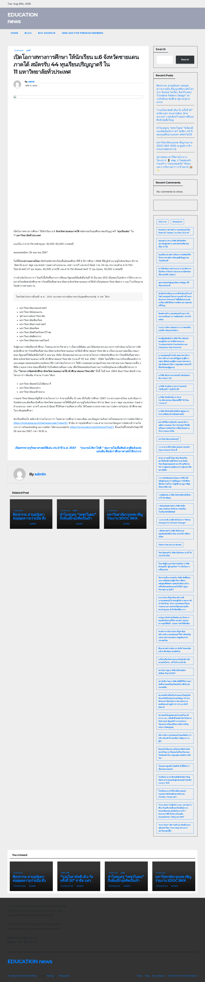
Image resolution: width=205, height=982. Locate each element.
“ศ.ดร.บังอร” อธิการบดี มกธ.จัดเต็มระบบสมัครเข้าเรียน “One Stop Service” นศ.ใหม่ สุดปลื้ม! (174, 828)
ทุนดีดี (28, 50)
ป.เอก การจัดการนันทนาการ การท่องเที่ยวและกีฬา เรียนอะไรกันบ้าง (174, 328)
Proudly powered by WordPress (23, 975)
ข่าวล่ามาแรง (18, 50)
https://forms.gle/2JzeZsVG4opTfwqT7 (92, 427)
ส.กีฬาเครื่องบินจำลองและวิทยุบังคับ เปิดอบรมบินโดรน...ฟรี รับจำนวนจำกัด (174, 660)
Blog (28, 33)
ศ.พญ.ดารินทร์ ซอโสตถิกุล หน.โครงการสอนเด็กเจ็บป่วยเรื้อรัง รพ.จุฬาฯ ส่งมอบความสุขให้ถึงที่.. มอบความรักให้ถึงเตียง (174, 620)
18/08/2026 (114, 886)
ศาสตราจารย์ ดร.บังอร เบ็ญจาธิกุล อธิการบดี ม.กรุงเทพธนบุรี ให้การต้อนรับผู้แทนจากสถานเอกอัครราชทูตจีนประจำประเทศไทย (174, 636)
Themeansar (64, 975)
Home (14, 33)
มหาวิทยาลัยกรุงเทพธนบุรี (168, 439)
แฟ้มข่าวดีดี (65, 873)
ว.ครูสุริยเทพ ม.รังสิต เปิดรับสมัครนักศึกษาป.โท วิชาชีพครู (174, 496)
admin (31, 81)
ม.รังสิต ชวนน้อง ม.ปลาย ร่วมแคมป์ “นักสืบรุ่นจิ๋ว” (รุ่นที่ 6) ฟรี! (172, 387)
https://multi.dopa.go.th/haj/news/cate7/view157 (41, 423)
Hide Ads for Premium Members (82, 33)
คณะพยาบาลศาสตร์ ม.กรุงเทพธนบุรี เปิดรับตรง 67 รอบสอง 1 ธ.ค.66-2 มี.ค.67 (174, 231)
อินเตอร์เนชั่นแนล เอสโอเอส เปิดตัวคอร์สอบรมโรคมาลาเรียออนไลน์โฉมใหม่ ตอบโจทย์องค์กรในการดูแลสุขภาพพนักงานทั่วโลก (174, 753)
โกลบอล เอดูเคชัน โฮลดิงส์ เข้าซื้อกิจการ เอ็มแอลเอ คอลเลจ (174, 767)
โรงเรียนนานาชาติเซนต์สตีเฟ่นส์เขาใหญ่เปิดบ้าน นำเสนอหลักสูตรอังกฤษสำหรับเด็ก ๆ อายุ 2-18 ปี (174, 780)
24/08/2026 (19, 886)
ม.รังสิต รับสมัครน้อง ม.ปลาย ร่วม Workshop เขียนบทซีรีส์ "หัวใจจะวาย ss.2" (173, 400)
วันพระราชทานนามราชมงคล (169, 545)
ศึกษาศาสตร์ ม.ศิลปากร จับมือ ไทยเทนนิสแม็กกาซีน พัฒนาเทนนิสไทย (174, 649)
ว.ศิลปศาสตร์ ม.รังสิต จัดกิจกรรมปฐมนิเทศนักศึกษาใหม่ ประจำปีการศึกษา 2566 (174, 534)
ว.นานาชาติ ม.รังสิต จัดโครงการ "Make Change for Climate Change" (174, 521)
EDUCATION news (30, 961)
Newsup (50, 975)
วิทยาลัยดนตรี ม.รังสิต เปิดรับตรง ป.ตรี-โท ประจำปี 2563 (175, 554)
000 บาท (162, 222)
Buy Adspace (46, 33)
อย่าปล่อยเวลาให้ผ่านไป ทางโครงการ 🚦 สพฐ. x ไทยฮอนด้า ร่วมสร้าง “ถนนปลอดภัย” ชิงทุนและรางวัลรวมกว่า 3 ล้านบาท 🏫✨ (175, 163)
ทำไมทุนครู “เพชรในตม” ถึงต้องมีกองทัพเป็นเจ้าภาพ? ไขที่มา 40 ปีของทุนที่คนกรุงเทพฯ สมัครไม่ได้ (175, 131)
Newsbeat (177, 222)
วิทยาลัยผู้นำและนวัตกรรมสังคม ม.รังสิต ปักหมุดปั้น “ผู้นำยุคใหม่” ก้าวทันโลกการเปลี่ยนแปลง (174, 566)
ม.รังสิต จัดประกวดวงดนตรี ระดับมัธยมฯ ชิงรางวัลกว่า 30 (174, 376)
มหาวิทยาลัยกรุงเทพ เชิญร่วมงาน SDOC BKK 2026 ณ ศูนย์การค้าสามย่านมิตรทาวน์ (174, 146)
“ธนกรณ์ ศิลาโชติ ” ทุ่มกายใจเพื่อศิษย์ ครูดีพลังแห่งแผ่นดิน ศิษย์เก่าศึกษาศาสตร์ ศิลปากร (110, 449)
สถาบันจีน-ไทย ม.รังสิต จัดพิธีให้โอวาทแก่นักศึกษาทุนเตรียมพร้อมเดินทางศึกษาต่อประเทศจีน (174, 684)
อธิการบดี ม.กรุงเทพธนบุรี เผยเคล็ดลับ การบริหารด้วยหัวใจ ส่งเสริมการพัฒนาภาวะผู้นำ (174, 738)
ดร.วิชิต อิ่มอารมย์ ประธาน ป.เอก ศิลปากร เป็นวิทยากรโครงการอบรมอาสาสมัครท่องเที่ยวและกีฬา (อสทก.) (174, 271)
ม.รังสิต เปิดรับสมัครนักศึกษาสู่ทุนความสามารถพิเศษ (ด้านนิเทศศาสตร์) (173, 412)
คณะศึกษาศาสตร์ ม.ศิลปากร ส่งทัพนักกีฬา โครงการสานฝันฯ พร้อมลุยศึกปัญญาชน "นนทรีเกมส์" (174, 257)
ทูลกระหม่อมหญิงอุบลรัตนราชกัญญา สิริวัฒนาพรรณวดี (173, 284)
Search (161, 49)
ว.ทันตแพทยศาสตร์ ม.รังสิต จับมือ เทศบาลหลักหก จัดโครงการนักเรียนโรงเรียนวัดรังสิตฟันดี (172, 509)
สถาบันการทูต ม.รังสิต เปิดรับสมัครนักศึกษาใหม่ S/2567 (172, 671)
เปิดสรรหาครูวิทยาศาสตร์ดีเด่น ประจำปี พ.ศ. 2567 (45, 448)
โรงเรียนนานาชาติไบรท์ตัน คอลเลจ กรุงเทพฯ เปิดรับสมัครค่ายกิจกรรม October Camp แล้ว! (172, 794)
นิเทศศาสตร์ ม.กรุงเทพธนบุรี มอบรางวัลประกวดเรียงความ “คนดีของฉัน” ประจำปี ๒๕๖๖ (174, 316)
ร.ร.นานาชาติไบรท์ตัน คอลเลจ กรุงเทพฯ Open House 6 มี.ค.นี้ (174, 448)
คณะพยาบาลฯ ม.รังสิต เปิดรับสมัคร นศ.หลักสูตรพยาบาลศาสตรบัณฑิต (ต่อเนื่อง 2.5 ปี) (173, 243)
